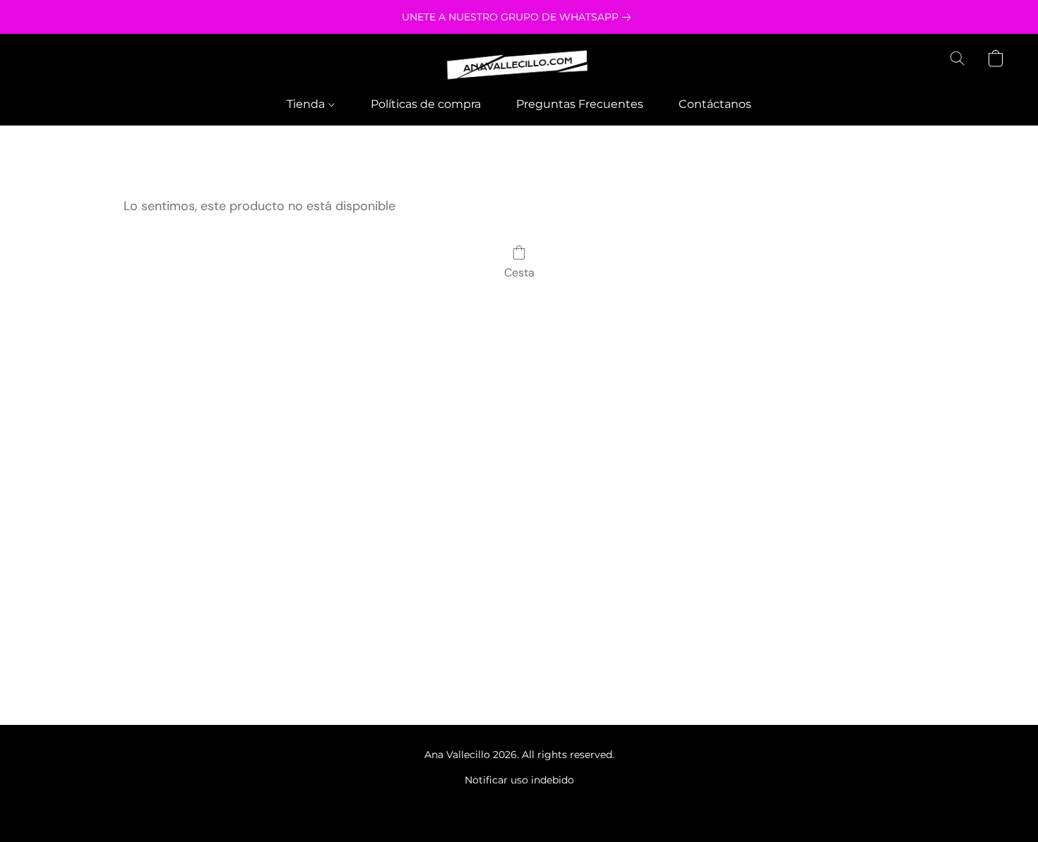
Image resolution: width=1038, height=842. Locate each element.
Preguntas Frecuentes (579, 104)
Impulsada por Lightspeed (519, 804)
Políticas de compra (426, 104)
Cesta (519, 272)
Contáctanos (715, 104)
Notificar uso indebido (519, 780)
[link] (519, 16)
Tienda (307, 104)
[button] (519, 65)
